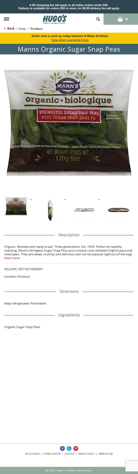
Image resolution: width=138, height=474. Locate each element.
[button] (16, 206)
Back (10, 28)
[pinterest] (75, 448)
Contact (69, 453)
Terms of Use (105, 453)
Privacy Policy (86, 453)
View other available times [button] (70, 40)
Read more (12, 258)
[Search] (98, 17)
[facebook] (62, 448)
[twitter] (69, 448)
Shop (22, 29)
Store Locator (52, 453)
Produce (36, 29)
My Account (33, 453)
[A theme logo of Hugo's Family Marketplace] (55, 19)
